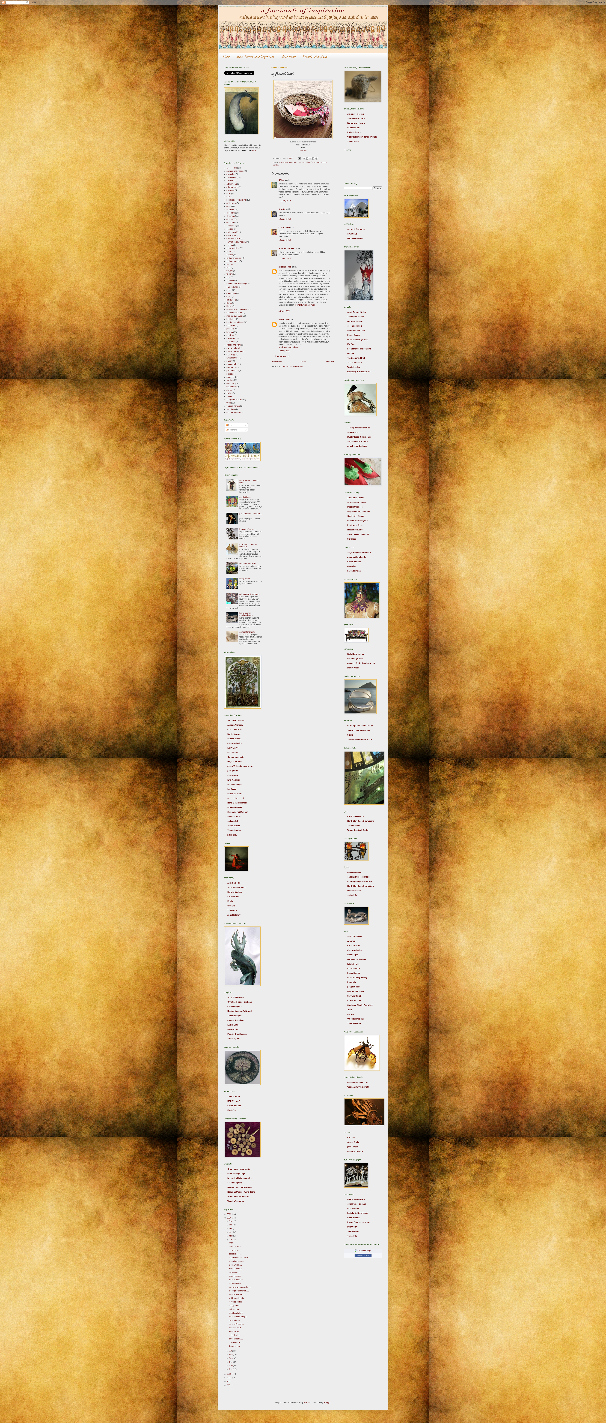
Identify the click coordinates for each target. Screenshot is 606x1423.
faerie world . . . (235, 1265)
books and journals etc (236, 200)
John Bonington (234, 1016)
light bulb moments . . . (248, 563)
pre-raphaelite (232, 371)
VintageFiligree (354, 1023)
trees (228, 403)
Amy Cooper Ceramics (357, 441)
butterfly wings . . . (236, 1335)
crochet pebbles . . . (237, 1280)
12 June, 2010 (285, 219)
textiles (229, 393)
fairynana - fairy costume (358, 511)
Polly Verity (352, 1227)
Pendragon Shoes (355, 525)
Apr (231, 1232)
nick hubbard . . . (236, 1309)
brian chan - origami (356, 1199)
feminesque (352, 955)
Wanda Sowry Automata (238, 1196)
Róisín (281, 180)
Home (226, 57)
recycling (301, 162)
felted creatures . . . (237, 1269)
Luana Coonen (353, 973)
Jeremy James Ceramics (358, 428)
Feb (231, 1225)
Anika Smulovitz (354, 936)
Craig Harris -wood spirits (238, 1169)
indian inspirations (234, 313)
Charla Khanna (234, 1106)
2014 (229, 1385)
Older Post (329, 362)
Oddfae (350, 353)
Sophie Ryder (233, 1039)
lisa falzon (231, 789)
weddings (230, 409)
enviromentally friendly (236, 242)
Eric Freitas (232, 752)
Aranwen (351, 941)
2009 (229, 1214)
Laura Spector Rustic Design (360, 726)
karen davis (232, 775)
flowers (229, 271)
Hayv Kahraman (234, 762)
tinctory (350, 1014)
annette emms (233, 1096)
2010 (229, 1218)
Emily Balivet (233, 748)
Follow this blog (363, 1255)
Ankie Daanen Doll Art (357, 312)
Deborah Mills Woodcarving (239, 1178)
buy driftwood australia (305, 305)
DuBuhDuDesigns (355, 321)
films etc (229, 264)
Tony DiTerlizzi (233, 826)
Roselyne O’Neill (234, 807)
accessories (231, 168)
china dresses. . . (236, 1276)
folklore (229, 274)
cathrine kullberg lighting (358, 877)
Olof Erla (231, 906)
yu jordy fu (352, 895)
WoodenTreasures (235, 1201)
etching (229, 245)
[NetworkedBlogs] (363, 1251)
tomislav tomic (234, 816)
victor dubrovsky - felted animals (362, 137)
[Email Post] (299, 158)
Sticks (350, 735)
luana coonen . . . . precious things (247, 614)
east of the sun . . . (236, 1328)
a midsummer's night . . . (239, 1317)
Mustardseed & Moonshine (359, 437)
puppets (229, 374)
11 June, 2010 (285, 201)
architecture (231, 177)
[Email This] (304, 158)
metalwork (230, 338)
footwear (230, 280)
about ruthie (288, 57)
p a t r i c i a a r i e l (235, 798)
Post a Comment (282, 356)
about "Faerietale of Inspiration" (256, 57)
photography (231, 364)
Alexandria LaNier (355, 498)
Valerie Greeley (234, 830)
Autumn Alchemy (235, 725)
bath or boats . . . (236, 1320)
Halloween (231, 300)
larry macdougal (234, 784)
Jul (230, 1351)
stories (229, 390)
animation (230, 174)
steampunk (231, 387)
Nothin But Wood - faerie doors (241, 1192)
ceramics (230, 210)
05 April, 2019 (284, 311)
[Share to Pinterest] (316, 158)
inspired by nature (234, 316)
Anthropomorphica (287, 248)
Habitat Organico (354, 238)
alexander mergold (355, 114)
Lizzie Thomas (353, 1218)
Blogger (327, 1403)
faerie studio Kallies (356, 330)
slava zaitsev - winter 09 (358, 534)
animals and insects (235, 171)
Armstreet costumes (356, 502)
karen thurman (354, 571)
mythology (230, 354)
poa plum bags (353, 987)
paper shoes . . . (235, 1254)
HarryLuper (284, 320)
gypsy (229, 296)
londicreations (353, 968)
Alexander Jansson (236, 720)
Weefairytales (353, 367)
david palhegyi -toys (236, 1174)
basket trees (234, 1250)
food (228, 277)
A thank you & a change (249, 594)
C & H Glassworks (355, 816)
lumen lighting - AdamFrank (359, 881)
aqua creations (354, 872)
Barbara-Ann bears (356, 123)
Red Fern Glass (354, 891)
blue (228, 197)
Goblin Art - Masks (355, 516)
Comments (233, 430)
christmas (230, 216)
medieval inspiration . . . (239, 1295)
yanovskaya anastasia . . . (240, 1287)
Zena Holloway (234, 915)
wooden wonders (233, 412)
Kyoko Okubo (233, 1025)
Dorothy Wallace (234, 892)
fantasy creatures (233, 258)
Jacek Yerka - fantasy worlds (240, 766)
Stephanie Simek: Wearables (360, 1005)
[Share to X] (310, 158)
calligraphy (231, 203)
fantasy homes (232, 261)
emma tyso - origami (356, 1204)
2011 (229, 1374)
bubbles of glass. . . (247, 529)
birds (228, 194)
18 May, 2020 (284, 351)
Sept (231, 1358)
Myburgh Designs (355, 1151)
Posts (230, 425)
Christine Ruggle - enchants (239, 1002)
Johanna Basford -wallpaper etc (361, 663)
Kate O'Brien (233, 897)
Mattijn (230, 901)
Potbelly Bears (354, 132)
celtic (228, 206)
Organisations (232, 358)
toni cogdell (232, 821)
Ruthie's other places (315, 57)
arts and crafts (232, 187)
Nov (231, 1366)
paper (229, 361)
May (231, 1236)
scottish (229, 380)
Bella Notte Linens (355, 654)
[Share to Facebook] (313, 158)
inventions (230, 326)
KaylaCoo (231, 1110)
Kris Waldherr (233, 780)
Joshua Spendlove (235, 1020)
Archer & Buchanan (356, 229)
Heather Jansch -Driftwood (239, 1011)
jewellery (230, 329)
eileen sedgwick (234, 743)
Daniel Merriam (234, 734)
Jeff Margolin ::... (354, 432)
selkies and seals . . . (238, 1298)
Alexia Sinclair (233, 883)
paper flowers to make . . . (240, 1258)
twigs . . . (232, 1243)
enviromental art (233, 239)
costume (230, 222)
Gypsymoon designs (356, 959)
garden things (232, 287)
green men (231, 293)
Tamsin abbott (353, 825)
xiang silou (232, 835)
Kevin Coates (353, 964)
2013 (229, 1381)
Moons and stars (233, 345)
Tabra (349, 1010)
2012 (229, 1378)
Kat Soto (351, 344)
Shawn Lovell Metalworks (358, 730)
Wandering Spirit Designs (358, 830)
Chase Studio (353, 1142)
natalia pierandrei (235, 794)
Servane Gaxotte (354, 996)
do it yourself (231, 232)
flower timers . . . (236, 1346)
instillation (230, 319)
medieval (230, 335)
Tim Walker (232, 910)
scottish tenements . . (248, 632)
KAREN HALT (233, 1101)
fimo (228, 268)
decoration (231, 226)
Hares (229, 303)
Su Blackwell (353, 1231)
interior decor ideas (234, 322)
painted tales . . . (246, 497)
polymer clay (231, 367)
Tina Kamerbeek (354, 362)
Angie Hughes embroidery (359, 552)
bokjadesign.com (355, 659)
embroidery (231, 235)
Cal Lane (351, 1138)
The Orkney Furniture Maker (360, 739)
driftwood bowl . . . (236, 1283)
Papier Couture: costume (358, 1222)
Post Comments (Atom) (293, 366)
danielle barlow (234, 739)
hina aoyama (353, 1208)
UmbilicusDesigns (355, 1019)
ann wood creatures (356, 118)
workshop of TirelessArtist (359, 372)
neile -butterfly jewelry (357, 978)
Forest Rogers (353, 335)
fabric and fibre (232, 248)
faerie (228, 251)
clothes (229, 219)
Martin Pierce (353, 668)
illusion (229, 306)
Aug (231, 1355)
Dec (231, 1369)
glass (228, 290)
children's (230, 213)
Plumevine (352, 982)
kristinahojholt (285, 267)
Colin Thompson (234, 729)
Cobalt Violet (284, 227)
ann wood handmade (356, 557)
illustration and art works (236, 309)
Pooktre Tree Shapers (237, 1034)
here (254, 150)
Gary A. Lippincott (235, 757)
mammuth (308, 1403)
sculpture (230, 383)
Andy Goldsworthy (235, 997)
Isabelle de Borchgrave (357, 521)
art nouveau (231, 184)
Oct (230, 1362)
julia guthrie (232, 771)
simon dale (352, 234)
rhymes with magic (355, 991)
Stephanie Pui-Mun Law (237, 812)
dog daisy (351, 566)
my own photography (235, 351)
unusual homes (233, 406)
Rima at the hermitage (237, 803)
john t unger (352, 1147)
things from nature (313, 162)
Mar (231, 1228)
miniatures (230, 342)
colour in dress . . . (236, 1247)
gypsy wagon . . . (236, 1272)
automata (230, 190)
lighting (229, 332)
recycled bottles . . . (237, 1302)
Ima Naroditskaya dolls (357, 340)
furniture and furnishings (288, 162)
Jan (231, 1221)
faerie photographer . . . (239, 1291)
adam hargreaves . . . (238, 1261)
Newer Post (277, 362)
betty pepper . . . (235, 1306)
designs (229, 229)
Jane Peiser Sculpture (357, 446)
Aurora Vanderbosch (236, 887)
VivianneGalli (353, 141)
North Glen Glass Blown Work (360, 821)
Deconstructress (355, 507)
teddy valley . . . (245, 579)
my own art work (233, 348)
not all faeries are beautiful (359, 349)
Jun (231, 1240)
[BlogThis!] (307, 158)
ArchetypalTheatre (355, 317)
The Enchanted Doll (356, 358)
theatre (229, 396)
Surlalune (351, 539)
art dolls (229, 181)
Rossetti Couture (355, 530)
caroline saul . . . (236, 1339)
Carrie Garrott (353, 946)
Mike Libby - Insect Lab (357, 1082)
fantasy (229, 255)
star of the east (354, 1000)
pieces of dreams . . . (237, 1324)
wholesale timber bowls (289, 347)
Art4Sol (282, 209)
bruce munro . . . (236, 1343)
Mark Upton (232, 1029)
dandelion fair (353, 128)
